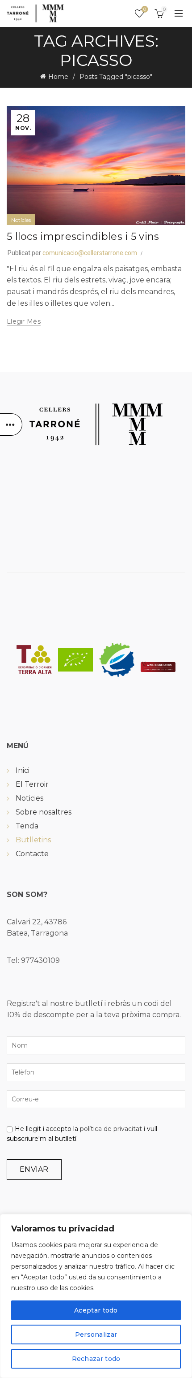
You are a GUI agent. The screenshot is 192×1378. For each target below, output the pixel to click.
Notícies (21, 220)
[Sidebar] (11, 424)
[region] (96, 1296)
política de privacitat (111, 1129)
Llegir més (24, 321)
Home (58, 77)
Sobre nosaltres (43, 812)
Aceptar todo (96, 1310)
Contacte (32, 853)
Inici (22, 770)
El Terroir (32, 784)
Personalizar (96, 1334)
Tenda (27, 826)
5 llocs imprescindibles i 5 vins (83, 236)
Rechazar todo (96, 1359)
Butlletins (33, 840)
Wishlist (144, 9)
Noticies (29, 798)
